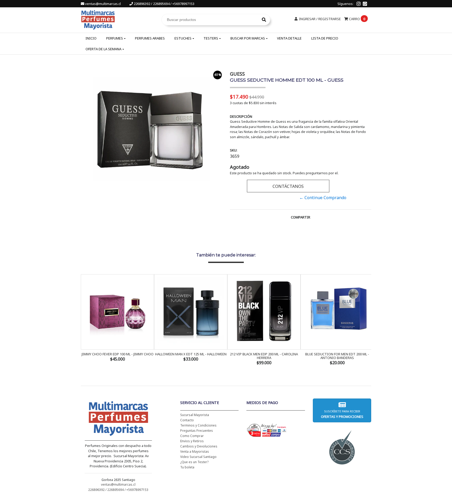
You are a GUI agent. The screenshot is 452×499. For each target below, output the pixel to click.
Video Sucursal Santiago (198, 457)
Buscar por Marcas (247, 38)
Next (366, 320)
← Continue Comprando (322, 197)
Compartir (300, 217)
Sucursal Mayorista (194, 415)
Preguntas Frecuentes (196, 430)
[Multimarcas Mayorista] (98, 19)
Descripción (241, 116)
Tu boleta (187, 467)
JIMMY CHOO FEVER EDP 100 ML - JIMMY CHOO (118, 354)
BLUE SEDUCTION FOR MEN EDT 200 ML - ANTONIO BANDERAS (337, 356)
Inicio (91, 38)
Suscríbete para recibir (342, 414)
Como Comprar (192, 436)
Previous (86, 320)
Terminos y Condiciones (198, 425)
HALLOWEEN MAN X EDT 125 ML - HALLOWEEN (191, 354)
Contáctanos (288, 186)
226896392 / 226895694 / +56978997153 (163, 3)
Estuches (182, 38)
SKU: (233, 150)
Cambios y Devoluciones (198, 446)
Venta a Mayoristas (194, 451)
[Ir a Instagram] (359, 4)
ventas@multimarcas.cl (103, 3)
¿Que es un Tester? (194, 462)
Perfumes (114, 38)
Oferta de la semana (103, 49)
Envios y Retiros (192, 441)
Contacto (187, 420)
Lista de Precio (324, 38)
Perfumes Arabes (150, 38)
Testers (211, 38)
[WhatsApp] (365, 4)
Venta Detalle (289, 38)
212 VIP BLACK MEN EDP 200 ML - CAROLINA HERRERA (264, 356)
